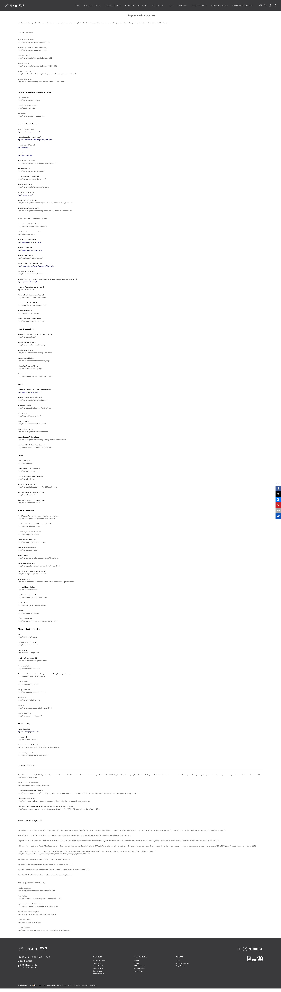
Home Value (138, 971)
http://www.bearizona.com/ (28, 613)
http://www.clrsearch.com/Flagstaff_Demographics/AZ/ (40, 898)
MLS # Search (98, 968)
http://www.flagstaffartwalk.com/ (31, 171)
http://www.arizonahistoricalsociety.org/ (34, 361)
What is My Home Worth (136, 6)
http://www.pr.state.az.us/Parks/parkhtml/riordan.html (39, 566)
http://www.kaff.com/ (26, 471)
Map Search (97, 963)
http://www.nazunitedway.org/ (30, 369)
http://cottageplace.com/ (28, 645)
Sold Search (97, 971)
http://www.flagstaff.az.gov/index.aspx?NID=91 (37, 518)
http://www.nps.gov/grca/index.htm (32, 542)
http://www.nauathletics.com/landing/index (35, 408)
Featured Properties (182, 963)
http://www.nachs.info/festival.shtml (32, 226)
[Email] (278, 510)
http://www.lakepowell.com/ (29, 526)
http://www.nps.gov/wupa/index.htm (32, 597)
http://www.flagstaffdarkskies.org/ (31, 345)
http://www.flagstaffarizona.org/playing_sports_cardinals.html (42, 440)
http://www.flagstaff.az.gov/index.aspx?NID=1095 (38, 906)
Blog (171, 6)
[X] (278, 494)
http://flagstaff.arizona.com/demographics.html (36, 891)
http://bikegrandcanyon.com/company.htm (34, 447)
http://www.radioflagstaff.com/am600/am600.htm (38, 487)
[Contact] (275, 975)
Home (77, 6)
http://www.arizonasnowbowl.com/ (32, 179)
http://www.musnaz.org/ (27, 550)
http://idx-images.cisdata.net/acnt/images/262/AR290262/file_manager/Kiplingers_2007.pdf (54, 854)
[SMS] (278, 499)
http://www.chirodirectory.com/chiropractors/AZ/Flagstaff (41, 82)
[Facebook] (278, 488)
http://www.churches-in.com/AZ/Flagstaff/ (35, 376)
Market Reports (139, 968)
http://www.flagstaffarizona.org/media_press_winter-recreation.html (45, 211)
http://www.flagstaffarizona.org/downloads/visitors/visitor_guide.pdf (45, 203)
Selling (136, 963)
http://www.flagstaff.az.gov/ (29, 100)
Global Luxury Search (242, 6)
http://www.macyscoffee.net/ (30, 716)
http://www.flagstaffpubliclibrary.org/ (32, 50)
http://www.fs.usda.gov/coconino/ (31, 116)
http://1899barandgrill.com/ (28, 684)
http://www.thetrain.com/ (28, 590)
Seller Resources (219, 6)
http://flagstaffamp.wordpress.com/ (32, 305)
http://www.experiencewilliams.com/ (32, 605)
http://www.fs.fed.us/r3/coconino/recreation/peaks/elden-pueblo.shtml (46, 582)
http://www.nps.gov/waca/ (28, 534)
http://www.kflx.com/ (26, 463)
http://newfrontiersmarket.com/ (30, 676)
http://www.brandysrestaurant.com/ (32, 692)
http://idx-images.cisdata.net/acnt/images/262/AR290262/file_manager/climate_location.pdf (54, 801)
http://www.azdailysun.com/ (29, 503)
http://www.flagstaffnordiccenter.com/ (33, 187)
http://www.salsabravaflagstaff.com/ (32, 661)
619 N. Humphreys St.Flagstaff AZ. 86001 (28, 966)
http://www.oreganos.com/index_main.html (35, 708)
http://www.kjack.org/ (26, 479)
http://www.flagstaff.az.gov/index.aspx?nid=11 (36, 58)
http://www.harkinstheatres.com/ (31, 321)
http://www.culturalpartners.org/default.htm (35, 353)
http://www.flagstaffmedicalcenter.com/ (34, 42)
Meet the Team (158, 6)
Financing (182, 6)
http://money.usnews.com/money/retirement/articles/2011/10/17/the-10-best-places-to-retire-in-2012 (59, 809)
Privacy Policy (92, 985)
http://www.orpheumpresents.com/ (32, 297)
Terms (59, 985)
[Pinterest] (278, 505)
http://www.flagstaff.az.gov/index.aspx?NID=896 (37, 66)
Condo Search (98, 966)
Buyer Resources (199, 6)
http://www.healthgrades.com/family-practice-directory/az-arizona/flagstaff (48, 74)
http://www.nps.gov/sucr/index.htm (32, 574)
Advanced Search (92, 6)
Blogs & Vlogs (180, 966)
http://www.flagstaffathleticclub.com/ (33, 400)
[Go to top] (275, 980)
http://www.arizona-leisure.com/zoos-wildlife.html (37, 621)
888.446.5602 (26, 961)
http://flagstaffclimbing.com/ (29, 416)
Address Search (98, 974)
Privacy (64, 985)
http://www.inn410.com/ (27, 740)
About (178, 961)
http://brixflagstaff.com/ (27, 637)
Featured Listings (113, 6)
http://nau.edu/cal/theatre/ (28, 313)
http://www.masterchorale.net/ (30, 274)
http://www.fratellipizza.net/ (29, 700)
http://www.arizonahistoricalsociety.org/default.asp (38, 558)
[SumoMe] (278, 516)
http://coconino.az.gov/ (27, 108)
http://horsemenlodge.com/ (29, 653)
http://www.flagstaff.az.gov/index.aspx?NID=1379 (38, 163)
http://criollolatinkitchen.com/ (29, 668)
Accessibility (51, 985)
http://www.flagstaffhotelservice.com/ (33, 755)
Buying (136, 961)
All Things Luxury (140, 966)
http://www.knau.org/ (26, 495)
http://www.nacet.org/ (27, 337)
